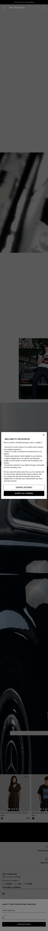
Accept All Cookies (24, 493)
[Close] (43, 434)
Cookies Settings (24, 487)
